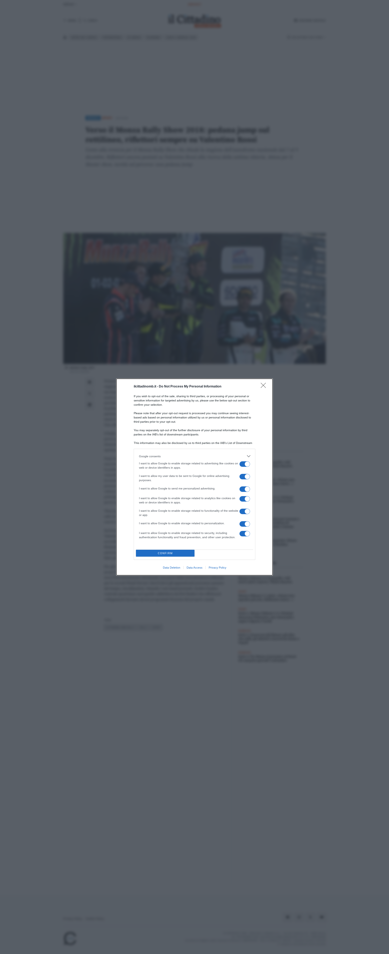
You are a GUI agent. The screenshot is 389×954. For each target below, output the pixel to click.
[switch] (244, 464)
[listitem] (194, 456)
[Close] (264, 387)
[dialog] (194, 477)
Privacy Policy (217, 567)
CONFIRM (165, 553)
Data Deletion (171, 567)
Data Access (194, 567)
